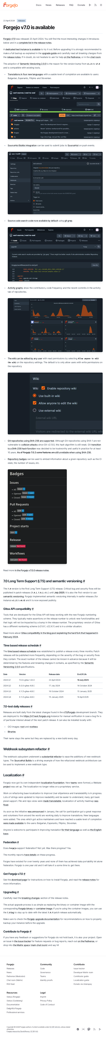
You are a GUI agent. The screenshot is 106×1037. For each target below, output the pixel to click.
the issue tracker (22, 941)
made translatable (52, 801)
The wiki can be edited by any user (25, 358)
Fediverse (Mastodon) (16, 976)
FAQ (71, 5)
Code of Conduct (47, 1004)
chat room (95, 57)
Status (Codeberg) (14, 1000)
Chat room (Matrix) (15, 980)
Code (42, 968)
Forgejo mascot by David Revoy (18, 1031)
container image (44, 908)
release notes (14, 57)
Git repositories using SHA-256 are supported (31, 440)
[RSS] (94, 1029)
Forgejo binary (25, 908)
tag (10, 912)
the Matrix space (21, 945)
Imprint (43, 997)
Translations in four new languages (25, 74)
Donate (81, 5)
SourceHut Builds (23, 760)
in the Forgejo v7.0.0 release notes (32, 570)
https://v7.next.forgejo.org (37, 716)
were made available (13, 823)
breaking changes (31, 898)
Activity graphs (15, 287)
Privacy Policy (46, 1000)
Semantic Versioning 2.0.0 (33, 63)
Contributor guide (81, 976)
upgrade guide (49, 53)
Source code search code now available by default (33, 220)
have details (30, 854)
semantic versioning (13, 596)
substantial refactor (52, 756)
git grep (68, 220)
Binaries (12, 731)
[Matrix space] (83, 1029)
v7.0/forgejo (69, 712)
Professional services (15, 1012)
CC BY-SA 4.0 (55, 1027)
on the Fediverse (72, 57)
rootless (34, 726)
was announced (36, 811)
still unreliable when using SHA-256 (73, 452)
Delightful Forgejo (14, 1008)
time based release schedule (22, 651)
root (22, 726)
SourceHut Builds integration (22, 145)
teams (74, 782)
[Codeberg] (100, 1029)
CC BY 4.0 (34, 1031)
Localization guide (81, 980)
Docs (38, 5)
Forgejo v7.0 (9, 38)
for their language (70, 829)
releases (21, 20)
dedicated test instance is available (22, 49)
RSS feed (11, 984)
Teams (43, 976)
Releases (60, 5)
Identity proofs (46, 980)
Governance (45, 972)
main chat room (39, 945)
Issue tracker (79, 968)
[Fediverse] (89, 1029)
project (6, 786)
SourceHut (73, 145)
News (48, 5)
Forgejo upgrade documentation (43, 919)
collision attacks (29, 444)
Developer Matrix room (83, 972)
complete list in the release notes (34, 42)
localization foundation (52, 782)
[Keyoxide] (78, 1029)
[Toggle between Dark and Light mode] (101, 5)
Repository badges (17, 459)
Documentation (13, 1004)
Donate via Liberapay (83, 984)
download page (19, 879)
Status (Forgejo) (13, 997)
